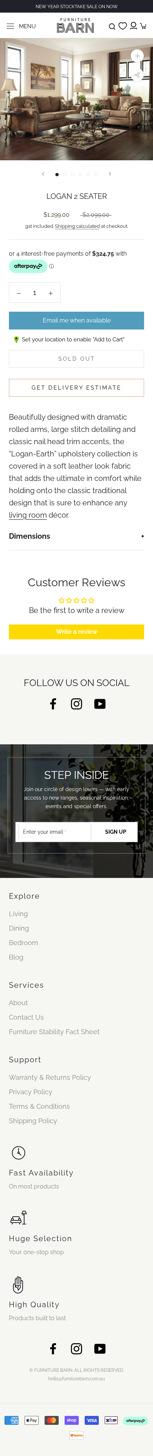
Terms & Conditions (39, 1106)
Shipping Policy (33, 1121)
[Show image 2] (64, 174)
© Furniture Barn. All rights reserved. (76, 1370)
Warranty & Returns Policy (50, 1077)
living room (28, 515)
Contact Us (26, 1017)
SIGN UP (115, 832)
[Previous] (43, 174)
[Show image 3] (72, 174)
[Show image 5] (88, 174)
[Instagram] (76, 703)
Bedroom (23, 943)
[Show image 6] (96, 174)
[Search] (112, 25)
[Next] (110, 174)
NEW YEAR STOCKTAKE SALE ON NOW (77, 6)
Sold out (76, 358)
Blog (16, 957)
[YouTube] (99, 703)
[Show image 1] (57, 174)
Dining (19, 928)
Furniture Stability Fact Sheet (54, 1032)
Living (18, 914)
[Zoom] (137, 55)
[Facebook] (53, 703)
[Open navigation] (10, 25)
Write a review (76, 631)
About (18, 1003)
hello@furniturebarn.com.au (76, 1378)
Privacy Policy (30, 1092)
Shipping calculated (77, 226)
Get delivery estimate (76, 387)
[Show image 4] (80, 174)
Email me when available (77, 320)
